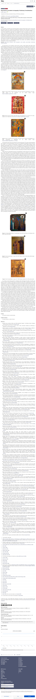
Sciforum (2, 670)
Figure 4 (2, 204)
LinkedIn (19, 670)
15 (33, 145)
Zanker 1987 (4, 540)
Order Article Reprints (30, 6)
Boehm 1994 (4, 576)
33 (29, 170)
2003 (8, 544)
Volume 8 (8, 3)
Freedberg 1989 (5, 578)
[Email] (1, 605)
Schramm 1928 (5, 547)
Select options (3, 684)
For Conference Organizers (22, 666)
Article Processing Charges (5, 659)
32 (21, 170)
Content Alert (18, 654)
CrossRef (10, 391)
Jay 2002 (16, 576)
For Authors (20, 659)
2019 (10, 589)
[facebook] (6, 605)
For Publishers (20, 664)
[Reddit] (9, 605)
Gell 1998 (9, 578)
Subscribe (2, 688)
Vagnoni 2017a (5, 589)
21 (11, 155)
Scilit (13, 391)
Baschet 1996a (5, 563)
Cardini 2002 (11, 544)
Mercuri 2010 (31, 544)
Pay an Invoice (3, 660)
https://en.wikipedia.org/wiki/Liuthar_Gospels (21, 116)
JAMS (2, 677)
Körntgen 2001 (5, 553)
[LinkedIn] (5, 605)
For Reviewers (20, 660)
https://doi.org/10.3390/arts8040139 (13, 16)
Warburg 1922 (5, 560)
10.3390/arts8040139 (16, 3)
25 (7, 161)
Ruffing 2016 (15, 540)
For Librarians (20, 662)
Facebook (19, 671)
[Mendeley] (11, 605)
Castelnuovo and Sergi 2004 (28, 564)
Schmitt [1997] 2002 (21, 564)
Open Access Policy (4, 661)
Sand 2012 (4, 579)
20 (29, 151)
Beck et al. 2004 (26, 544)
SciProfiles (2, 675)
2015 (9, 554)
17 (32, 149)
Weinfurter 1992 (5, 550)
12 (33, 62)
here (7, 622)
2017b (8, 589)
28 (7, 163)
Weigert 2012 (4, 582)
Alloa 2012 (19, 576)
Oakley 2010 (4, 554)
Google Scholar (16, 324)
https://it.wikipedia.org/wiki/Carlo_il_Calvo (9, 93)
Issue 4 (11, 3)
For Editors (20, 661)
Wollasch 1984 (5, 572)
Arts (5, 3)
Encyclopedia (3, 676)
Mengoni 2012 (23, 576)
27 (3, 163)
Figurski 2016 (5, 585)
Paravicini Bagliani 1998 (29, 565)
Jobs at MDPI (3, 664)
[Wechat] (8, 605)
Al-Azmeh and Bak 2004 (20, 544)
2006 (7, 551)
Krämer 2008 (18, 556)
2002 (8, 553)
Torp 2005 (8, 540)
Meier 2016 (11, 540)
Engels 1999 (20, 595)
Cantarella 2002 (5, 544)
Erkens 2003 (4, 551)
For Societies (20, 665)
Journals (2, 3)
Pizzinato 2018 (5, 588)
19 (22, 151)
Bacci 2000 (4, 591)
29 (13, 163)
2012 (7, 554)
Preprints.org (3, 672)
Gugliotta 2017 (22, 543)
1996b (8, 563)
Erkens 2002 (15, 544)
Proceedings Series (4, 678)
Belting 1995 (12, 576)
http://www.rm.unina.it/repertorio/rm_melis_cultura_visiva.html (13, 460)
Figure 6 (27, 205)
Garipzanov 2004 (5, 569)
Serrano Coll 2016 (23, 556)
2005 (9, 575)
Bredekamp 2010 (13, 578)
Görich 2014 (7, 566)
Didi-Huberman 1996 (15, 564)
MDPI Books (2, 671)
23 (26, 155)
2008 (8, 569)
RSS (14, 654)
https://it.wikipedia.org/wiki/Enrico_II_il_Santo (10, 140)
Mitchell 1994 (8, 576)
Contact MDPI (3, 662)
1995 (8, 550)
